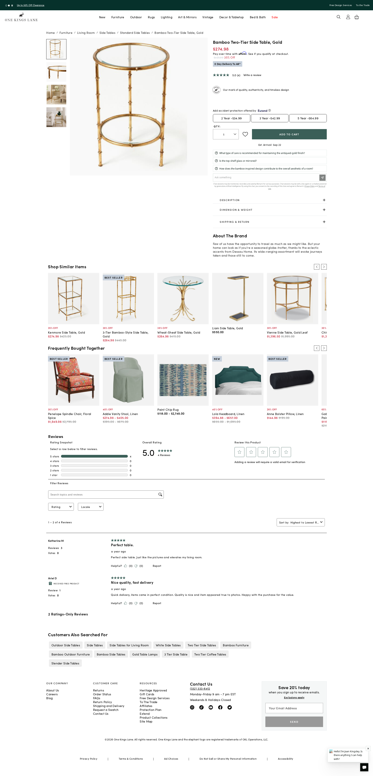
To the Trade (363, 5)
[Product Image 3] (56, 117)
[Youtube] (212, 707)
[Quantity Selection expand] (235, 134)
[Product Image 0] (56, 49)
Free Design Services (340, 5)
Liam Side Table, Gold (227, 328)
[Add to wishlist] (245, 134)
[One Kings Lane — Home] (21, 17)
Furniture (117, 17)
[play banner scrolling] (12, 5)
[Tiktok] (202, 707)
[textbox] (226, 134)
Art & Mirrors (187, 17)
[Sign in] (348, 17)
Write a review (252, 74)
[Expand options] (324, 200)
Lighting (166, 17)
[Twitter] (230, 707)
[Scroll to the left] (316, 266)
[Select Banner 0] (6, 5)
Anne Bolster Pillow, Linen (285, 414)
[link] (270, 200)
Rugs (151, 17)
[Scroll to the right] (324, 266)
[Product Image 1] (56, 72)
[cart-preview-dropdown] (357, 17)
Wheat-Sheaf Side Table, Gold (178, 332)
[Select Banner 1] (9, 5)
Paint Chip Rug (168, 409)
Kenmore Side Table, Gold (66, 332)
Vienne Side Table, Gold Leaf (287, 332)
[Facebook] (221, 707)
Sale (275, 17)
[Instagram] (193, 707)
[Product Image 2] (56, 95)
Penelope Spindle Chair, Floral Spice (69, 416)
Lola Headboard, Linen (228, 414)
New (102, 17)
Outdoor (136, 17)
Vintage (207, 17)
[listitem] (65, 645)
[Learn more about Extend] (269, 110)
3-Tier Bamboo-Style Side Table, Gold (126, 334)
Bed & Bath (258, 17)
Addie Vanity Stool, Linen (120, 414)
